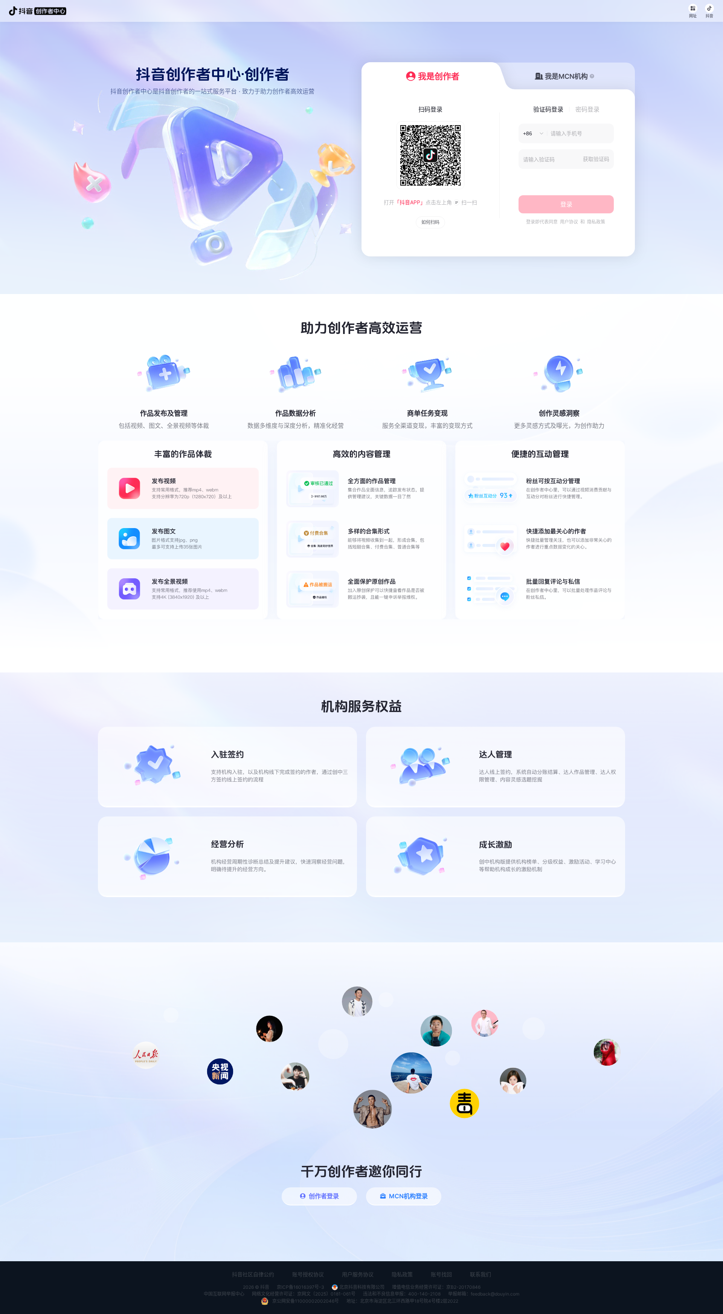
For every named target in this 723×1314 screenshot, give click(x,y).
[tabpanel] (361, 530)
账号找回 (441, 1274)
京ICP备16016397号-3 (300, 1287)
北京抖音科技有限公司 (361, 1287)
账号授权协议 (308, 1274)
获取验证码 (596, 159)
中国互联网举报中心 (224, 1294)
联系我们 (480, 1274)
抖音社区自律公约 (253, 1274)
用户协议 (569, 222)
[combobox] (531, 133)
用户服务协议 (358, 1274)
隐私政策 (596, 222)
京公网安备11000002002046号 (305, 1301)
